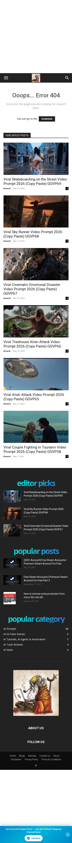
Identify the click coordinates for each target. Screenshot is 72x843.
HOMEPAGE (46, 119)
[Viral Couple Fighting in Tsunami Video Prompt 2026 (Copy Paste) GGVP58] (36, 427)
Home (13, 755)
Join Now (35, 838)
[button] (6, 78)
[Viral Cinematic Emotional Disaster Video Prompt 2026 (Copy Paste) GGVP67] (36, 264)
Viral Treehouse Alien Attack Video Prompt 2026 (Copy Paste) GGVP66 (32, 344)
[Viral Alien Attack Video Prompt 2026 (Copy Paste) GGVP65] (36, 374)
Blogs (22, 755)
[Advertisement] (36, 36)
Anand (6, 188)
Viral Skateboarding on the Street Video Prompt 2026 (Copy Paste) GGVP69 (35, 181)
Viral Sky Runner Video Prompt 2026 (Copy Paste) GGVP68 (32, 234)
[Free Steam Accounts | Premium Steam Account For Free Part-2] (12, 580)
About (56, 755)
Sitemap (32, 755)
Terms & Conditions (51, 759)
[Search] (67, 78)
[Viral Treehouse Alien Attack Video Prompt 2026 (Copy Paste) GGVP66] (36, 321)
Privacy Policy (31, 759)
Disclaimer (16, 759)
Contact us (44, 755)
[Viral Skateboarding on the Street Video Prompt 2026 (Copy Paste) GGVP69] (36, 159)
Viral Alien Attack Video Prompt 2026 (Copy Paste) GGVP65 (33, 397)
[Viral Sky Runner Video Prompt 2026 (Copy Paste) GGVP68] (36, 211)
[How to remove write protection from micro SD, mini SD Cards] (9, 598)
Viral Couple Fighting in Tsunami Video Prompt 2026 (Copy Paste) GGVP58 (34, 449)
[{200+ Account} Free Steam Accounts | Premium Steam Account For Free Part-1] (12, 563)
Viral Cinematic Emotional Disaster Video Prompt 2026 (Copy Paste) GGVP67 (31, 289)
